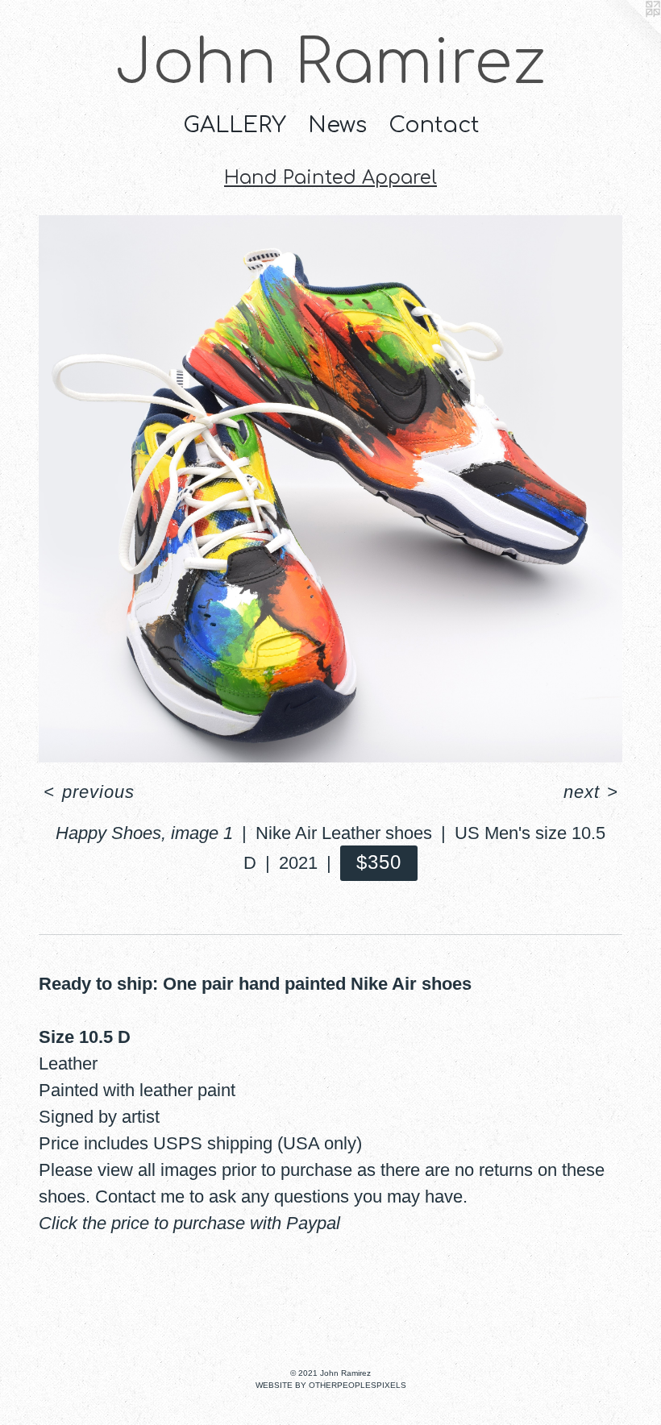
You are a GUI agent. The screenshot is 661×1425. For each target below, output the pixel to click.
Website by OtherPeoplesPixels (331, 1385)
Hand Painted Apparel (330, 178)
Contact (434, 125)
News (337, 125)
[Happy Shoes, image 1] (330, 489)
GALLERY (234, 125)
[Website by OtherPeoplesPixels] (629, 32)
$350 (379, 862)
